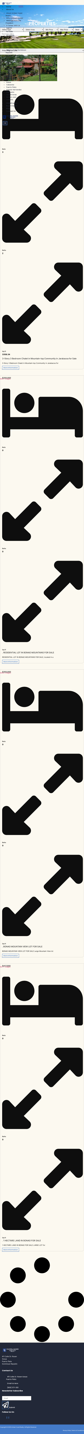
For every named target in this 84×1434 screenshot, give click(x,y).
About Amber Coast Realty (14, 14)
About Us (10, 9)
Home (8, 7)
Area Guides (11, 78)
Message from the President (13, 21)
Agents (9, 28)
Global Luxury (11, 103)
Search (34, 34)
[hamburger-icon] (21, 6)
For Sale (9, 31)
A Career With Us (13, 25)
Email (4, 1395)
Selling (9, 56)
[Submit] (5, 1405)
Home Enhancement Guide (14, 68)
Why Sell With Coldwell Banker (15, 63)
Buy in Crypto (11, 106)
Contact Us (11, 111)
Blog (8, 108)
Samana (9, 99)
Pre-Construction (9, 74)
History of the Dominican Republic (16, 51)
